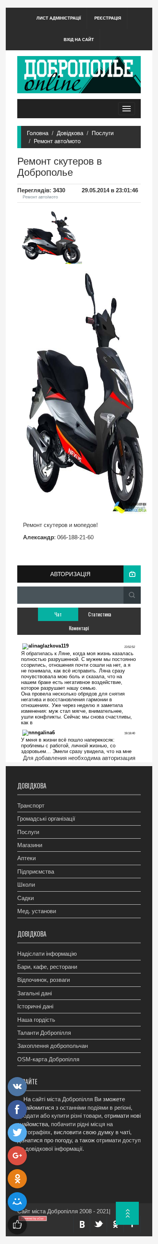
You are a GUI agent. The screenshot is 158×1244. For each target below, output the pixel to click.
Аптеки (26, 858)
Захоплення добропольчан (52, 1045)
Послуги (103, 133)
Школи (26, 884)
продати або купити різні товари (59, 1115)
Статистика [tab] (99, 614)
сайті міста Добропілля (62, 1099)
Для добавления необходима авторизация (79, 758)
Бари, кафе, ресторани (47, 966)
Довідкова (70, 133)
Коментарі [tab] (79, 628)
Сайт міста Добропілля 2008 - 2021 (63, 1211)
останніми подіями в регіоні (95, 1107)
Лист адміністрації (58, 18)
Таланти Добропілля (44, 1032)
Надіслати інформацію (47, 953)
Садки (25, 898)
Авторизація (70, 574)
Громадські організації (46, 818)
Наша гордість (36, 1019)
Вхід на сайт (79, 39)
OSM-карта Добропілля (48, 1059)
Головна (37, 133)
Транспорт (30, 805)
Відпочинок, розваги (43, 979)
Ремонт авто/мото (57, 141)
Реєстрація (107, 18)
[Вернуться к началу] (127, 1213)
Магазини (29, 845)
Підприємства (35, 871)
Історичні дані (35, 1006)
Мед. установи (36, 911)
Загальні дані (34, 993)
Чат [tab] (58, 614)
